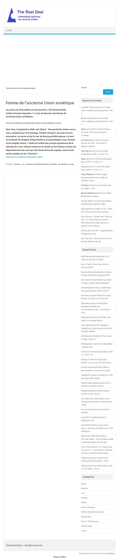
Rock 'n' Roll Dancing (89, 521)
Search (84, 87)
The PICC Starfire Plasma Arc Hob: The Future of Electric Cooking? (95, 132)
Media (83, 502)
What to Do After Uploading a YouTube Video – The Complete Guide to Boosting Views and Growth (97, 439)
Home (9, 30)
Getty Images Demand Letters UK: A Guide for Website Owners (94, 177)
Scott (83, 107)
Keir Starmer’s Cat (88, 217)
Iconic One (83, 553)
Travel (83, 531)
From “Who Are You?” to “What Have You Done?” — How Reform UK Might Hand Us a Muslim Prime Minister (96, 450)
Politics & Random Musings (92, 512)
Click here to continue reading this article (24, 157)
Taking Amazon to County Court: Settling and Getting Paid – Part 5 (97, 110)
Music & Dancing (88, 507)
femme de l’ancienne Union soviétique (40, 103)
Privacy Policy (59, 557)
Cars (83, 493)
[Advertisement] (59, 58)
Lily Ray (84, 230)
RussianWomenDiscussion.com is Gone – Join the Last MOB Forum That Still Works (97, 428)
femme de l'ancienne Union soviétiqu (41, 164)
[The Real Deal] (26, 22)
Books (17, 164)
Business (84, 488)
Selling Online (86, 526)
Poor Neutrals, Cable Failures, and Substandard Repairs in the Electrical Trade (96, 402)
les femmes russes (66, 164)
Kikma (83, 209)
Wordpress (110, 553)
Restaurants (86, 517)
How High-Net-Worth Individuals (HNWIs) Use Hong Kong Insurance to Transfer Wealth (96, 328)
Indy (83, 201)
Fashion (84, 498)
